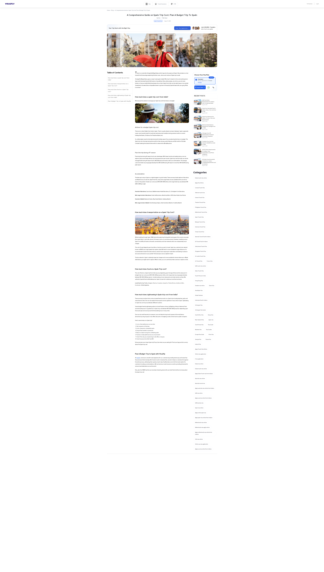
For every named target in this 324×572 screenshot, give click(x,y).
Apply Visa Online (199, 182)
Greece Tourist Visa (199, 197)
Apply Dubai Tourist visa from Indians (204, 373)
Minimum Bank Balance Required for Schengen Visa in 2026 (208, 126)
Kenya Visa (210, 315)
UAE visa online (198, 393)
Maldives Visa (198, 329)
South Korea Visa (199, 324)
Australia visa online (200, 378)
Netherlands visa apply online (202, 427)
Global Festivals (199, 295)
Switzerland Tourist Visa (201, 246)
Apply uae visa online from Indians (203, 398)
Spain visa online (199, 407)
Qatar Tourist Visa (199, 271)
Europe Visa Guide (199, 334)
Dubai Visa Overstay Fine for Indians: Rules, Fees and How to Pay (209, 110)
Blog (112, 10)
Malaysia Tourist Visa (200, 222)
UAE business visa (199, 403)
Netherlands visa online (201, 422)
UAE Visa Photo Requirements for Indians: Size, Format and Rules (208, 101)
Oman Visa (211, 285)
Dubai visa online (199, 363)
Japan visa (210, 319)
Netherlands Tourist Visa (201, 212)
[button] (120, 79)
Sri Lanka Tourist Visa (200, 256)
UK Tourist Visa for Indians (201, 241)
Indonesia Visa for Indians (201, 300)
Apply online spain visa (200, 412)
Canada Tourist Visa (200, 187)
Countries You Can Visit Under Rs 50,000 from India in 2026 (208, 143)
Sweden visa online (199, 285)
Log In (317, 3)
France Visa (209, 261)
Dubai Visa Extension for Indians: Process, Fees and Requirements (208, 118)
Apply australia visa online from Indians (204, 388)
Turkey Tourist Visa (199, 231)
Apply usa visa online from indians (203, 449)
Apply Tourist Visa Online (201, 349)
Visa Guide (210, 324)
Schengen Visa (198, 305)
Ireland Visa (198, 344)
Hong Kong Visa (199, 280)
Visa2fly (138, 357)
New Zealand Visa (199, 319)
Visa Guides (209, 329)
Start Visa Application (182, 28)
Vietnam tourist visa (200, 192)
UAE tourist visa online (200, 266)
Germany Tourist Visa (200, 227)
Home (108, 10)
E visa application (199, 359)
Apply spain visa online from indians (203, 417)
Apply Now (200, 87)
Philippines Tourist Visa (200, 207)
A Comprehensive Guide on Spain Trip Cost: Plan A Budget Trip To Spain (132, 10)
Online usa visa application (201, 444)
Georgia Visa (198, 339)
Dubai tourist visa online (201, 178)
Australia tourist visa (200, 383)
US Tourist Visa (198, 261)
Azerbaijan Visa (198, 290)
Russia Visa (208, 339)
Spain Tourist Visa (199, 217)
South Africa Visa (199, 315)
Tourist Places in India (200, 275)
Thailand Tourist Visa (200, 202)
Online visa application (200, 354)
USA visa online (199, 439)
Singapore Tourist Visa (200, 251)
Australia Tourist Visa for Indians (202, 236)
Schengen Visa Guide (200, 310)
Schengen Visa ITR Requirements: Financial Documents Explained (208, 134)
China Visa (211, 334)
